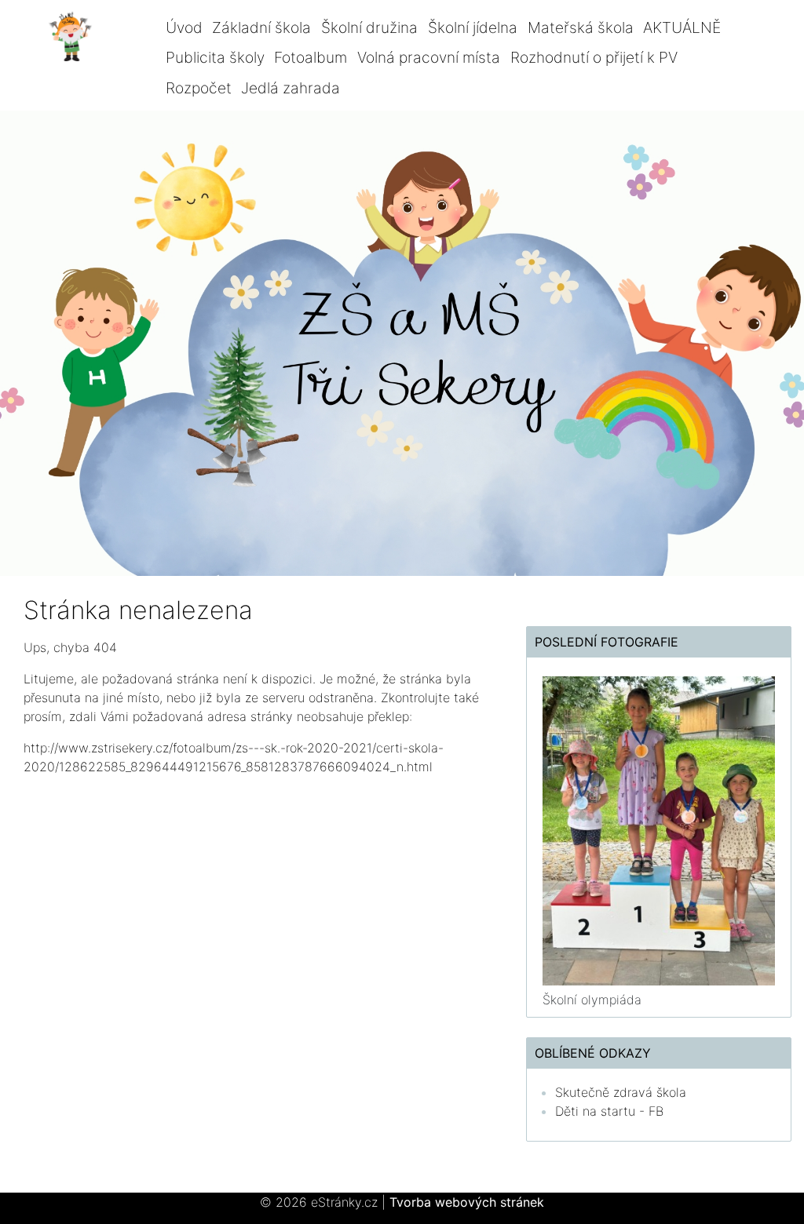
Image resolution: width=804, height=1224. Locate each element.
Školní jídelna (472, 27)
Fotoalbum (310, 57)
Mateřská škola (581, 27)
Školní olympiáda (592, 999)
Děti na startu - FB (609, 1111)
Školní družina (369, 27)
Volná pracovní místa (428, 57)
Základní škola (261, 27)
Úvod (184, 27)
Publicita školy (215, 57)
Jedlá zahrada (290, 87)
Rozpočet (199, 87)
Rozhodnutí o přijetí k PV (594, 57)
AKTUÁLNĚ (682, 27)
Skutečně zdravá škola (620, 1092)
